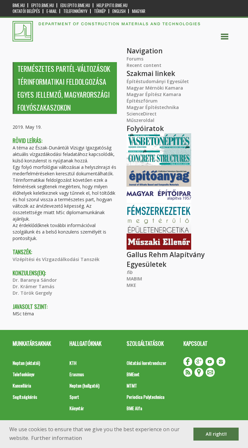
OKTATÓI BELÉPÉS (26, 11)
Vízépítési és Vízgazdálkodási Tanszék (56, 259)
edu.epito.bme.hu (75, 5)
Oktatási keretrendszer (146, 362)
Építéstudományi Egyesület (158, 81)
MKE (131, 285)
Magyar (138, 11)
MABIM (134, 279)
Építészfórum (142, 101)
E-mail (51, 11)
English (119, 11)
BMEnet (133, 374)
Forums (135, 59)
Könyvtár (76, 408)
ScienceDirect (142, 114)
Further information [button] (56, 438)
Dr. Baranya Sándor (35, 280)
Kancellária (22, 385)
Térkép (100, 11)
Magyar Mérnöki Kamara (155, 88)
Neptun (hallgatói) (84, 385)
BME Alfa (134, 408)
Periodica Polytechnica (145, 396)
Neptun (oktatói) (26, 362)
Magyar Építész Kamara (154, 94)
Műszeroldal (140, 120)
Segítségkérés (25, 396)
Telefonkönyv (75, 11)
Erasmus (76, 374)
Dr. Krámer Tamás (33, 286)
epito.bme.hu (42, 5)
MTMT (132, 385)
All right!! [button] (216, 434)
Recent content (144, 65)
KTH (73, 362)
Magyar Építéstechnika (153, 107)
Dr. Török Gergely (32, 293)
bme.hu (19, 5)
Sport (74, 396)
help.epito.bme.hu (112, 5)
